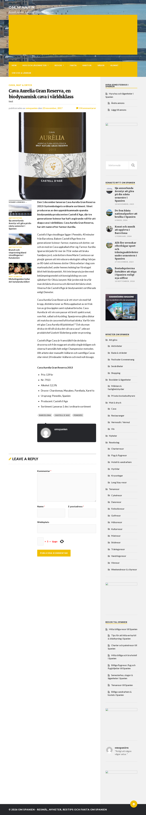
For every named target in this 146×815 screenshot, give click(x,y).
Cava (12, 85)
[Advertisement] (73, 35)
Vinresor (115, 562)
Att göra (113, 339)
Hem (14, 65)
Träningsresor (118, 549)
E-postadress (76, 506)
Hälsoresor (116, 522)
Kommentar (44, 471)
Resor (58, 65)
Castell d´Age (62, 415)
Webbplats (43, 522)
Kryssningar (117, 475)
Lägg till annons (118, 109)
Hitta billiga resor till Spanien (123, 629)
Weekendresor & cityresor (124, 569)
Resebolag (114, 442)
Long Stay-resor (119, 482)
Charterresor (117, 448)
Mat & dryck (24, 85)
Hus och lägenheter (35, 65)
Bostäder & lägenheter (120, 379)
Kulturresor (116, 529)
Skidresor (116, 542)
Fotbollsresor (117, 508)
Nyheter (113, 435)
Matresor (116, 535)
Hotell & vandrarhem (121, 462)
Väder (101, 65)
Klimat (114, 65)
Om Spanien (22, 7)
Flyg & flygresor (119, 455)
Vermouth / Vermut (120, 422)
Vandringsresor (118, 556)
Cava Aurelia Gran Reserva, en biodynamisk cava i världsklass (41, 93)
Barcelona (45, 415)
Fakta (73, 65)
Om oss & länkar (21, 73)
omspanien (32, 108)
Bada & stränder (119, 352)
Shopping (115, 373)
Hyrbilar (115, 468)
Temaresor (114, 489)
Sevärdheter (117, 366)
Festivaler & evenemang (122, 359)
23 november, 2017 (52, 108)
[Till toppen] (133, 804)
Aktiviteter (116, 346)
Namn (41, 506)
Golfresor (116, 515)
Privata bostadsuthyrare (123, 395)
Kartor (87, 65)
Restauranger (117, 415)
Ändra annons (117, 103)
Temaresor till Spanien (122, 685)
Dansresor (116, 502)
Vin (112, 428)
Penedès (78, 415)
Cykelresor (116, 495)
